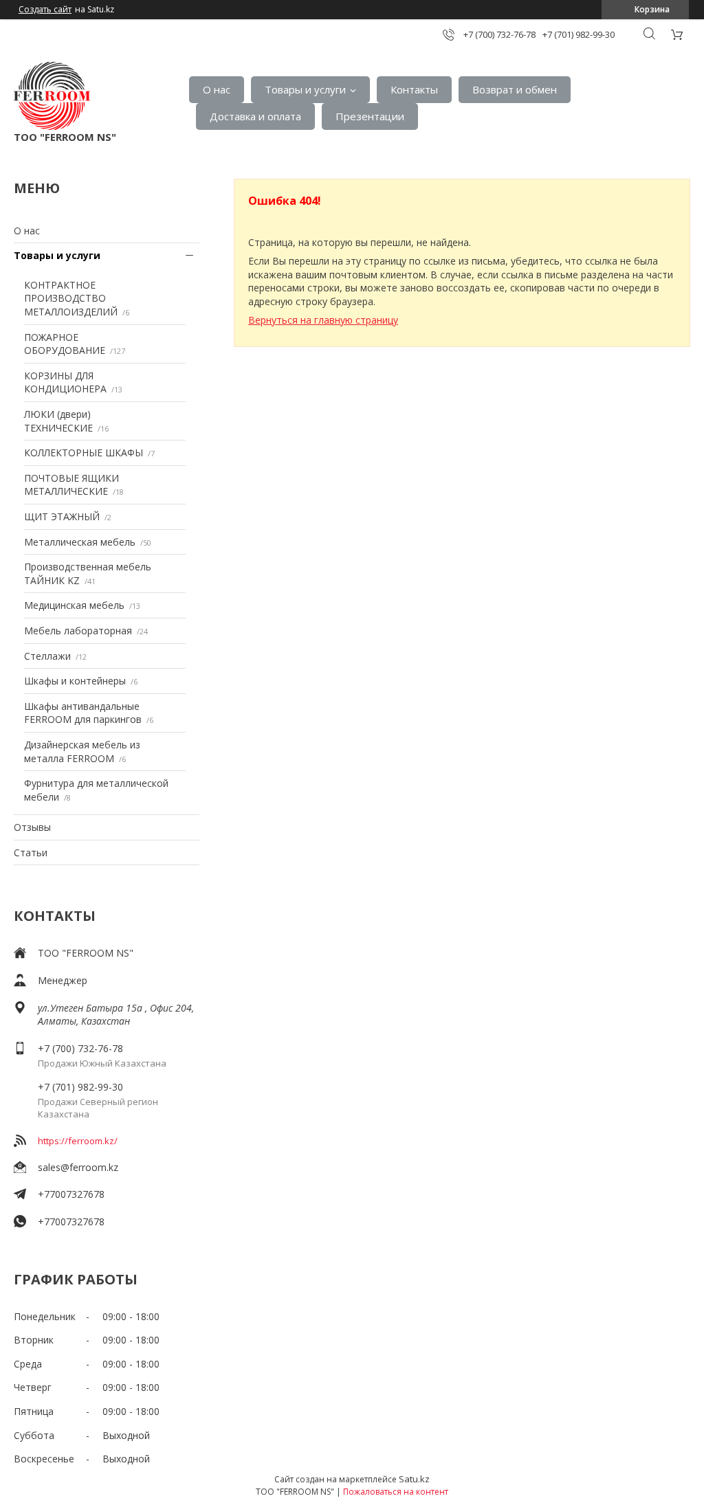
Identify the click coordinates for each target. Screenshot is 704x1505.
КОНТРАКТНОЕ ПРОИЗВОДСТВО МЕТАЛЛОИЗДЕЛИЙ (71, 298)
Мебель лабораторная (78, 630)
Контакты (414, 89)
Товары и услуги (305, 89)
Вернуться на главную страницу (323, 319)
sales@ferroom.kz (78, 1167)
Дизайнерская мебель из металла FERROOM (82, 751)
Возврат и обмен (514, 89)
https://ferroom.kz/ (78, 1141)
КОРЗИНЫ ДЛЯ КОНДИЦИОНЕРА (65, 382)
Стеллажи (47, 655)
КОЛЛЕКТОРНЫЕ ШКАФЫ (83, 452)
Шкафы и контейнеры (75, 680)
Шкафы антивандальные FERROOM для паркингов (83, 713)
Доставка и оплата (255, 116)
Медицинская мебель (74, 605)
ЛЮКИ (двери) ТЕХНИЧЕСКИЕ (58, 421)
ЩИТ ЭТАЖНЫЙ (62, 516)
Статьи (30, 852)
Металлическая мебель (79, 541)
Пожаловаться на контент (395, 1491)
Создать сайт (45, 9)
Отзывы (32, 827)
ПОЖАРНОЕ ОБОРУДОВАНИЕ (64, 344)
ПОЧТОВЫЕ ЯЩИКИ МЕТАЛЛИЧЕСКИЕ (71, 484)
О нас (216, 89)
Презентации (370, 116)
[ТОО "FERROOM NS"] (52, 96)
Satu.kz (414, 1479)
